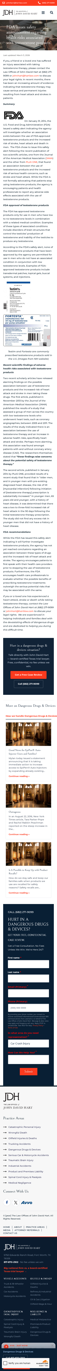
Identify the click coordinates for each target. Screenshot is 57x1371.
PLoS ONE (31, 162)
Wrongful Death (12, 1336)
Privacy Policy (38, 1025)
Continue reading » (19, 776)
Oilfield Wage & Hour (41, 1304)
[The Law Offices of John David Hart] (22, 1247)
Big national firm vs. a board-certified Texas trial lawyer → (26, 1269)
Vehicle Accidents (15, 1279)
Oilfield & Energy (41, 1279)
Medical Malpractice (40, 1319)
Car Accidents (11, 1291)
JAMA (49, 158)
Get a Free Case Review (28, 674)
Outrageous (15, 811)
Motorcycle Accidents (15, 1296)
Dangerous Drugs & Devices (18, 1351)
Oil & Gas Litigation (40, 1299)
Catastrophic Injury (13, 1319)
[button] (45, 13)
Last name (14, 972)
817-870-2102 (11, 1262)
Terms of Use (13, 1028)
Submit (28, 1071)
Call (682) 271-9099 (28, 683)
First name (14, 957)
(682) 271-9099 (24, 912)
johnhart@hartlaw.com (26, 75)
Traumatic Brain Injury (15, 1332)
